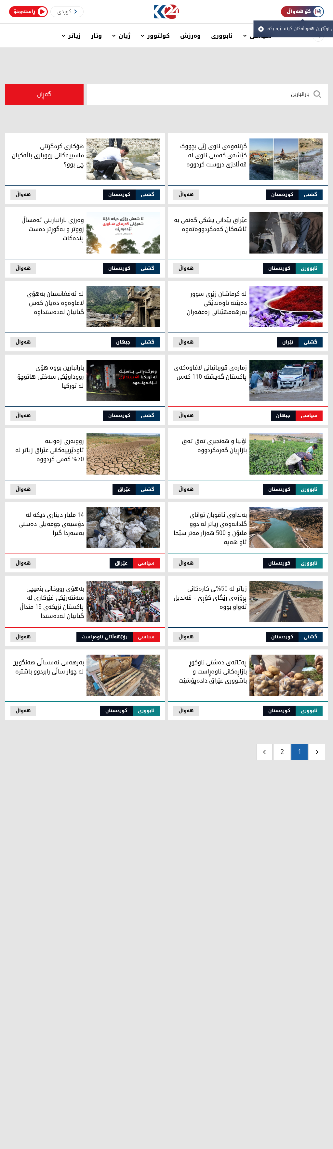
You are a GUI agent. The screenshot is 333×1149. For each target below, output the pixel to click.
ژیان (124, 36)
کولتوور (158, 36)
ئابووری (222, 35)
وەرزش (190, 35)
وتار (96, 35)
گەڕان (44, 94)
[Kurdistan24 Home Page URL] (166, 12)
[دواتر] (264, 752)
